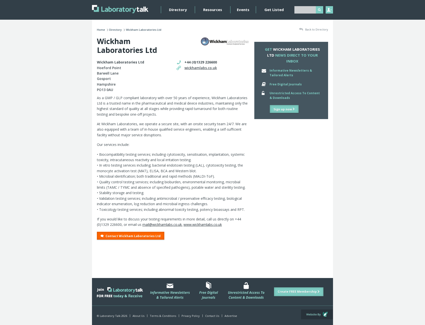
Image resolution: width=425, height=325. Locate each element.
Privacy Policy (191, 315)
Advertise (231, 315)
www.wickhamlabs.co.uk (202, 224)
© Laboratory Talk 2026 (112, 315)
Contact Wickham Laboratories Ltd (133, 236)
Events (243, 9)
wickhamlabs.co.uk (200, 67)
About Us (138, 315)
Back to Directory (316, 29)
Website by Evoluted (317, 314)
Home (101, 29)
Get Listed (274, 9)
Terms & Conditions (163, 315)
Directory (178, 9)
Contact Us (212, 315)
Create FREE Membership (298, 292)
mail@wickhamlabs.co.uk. (162, 224)
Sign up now (283, 109)
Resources (212, 9)
